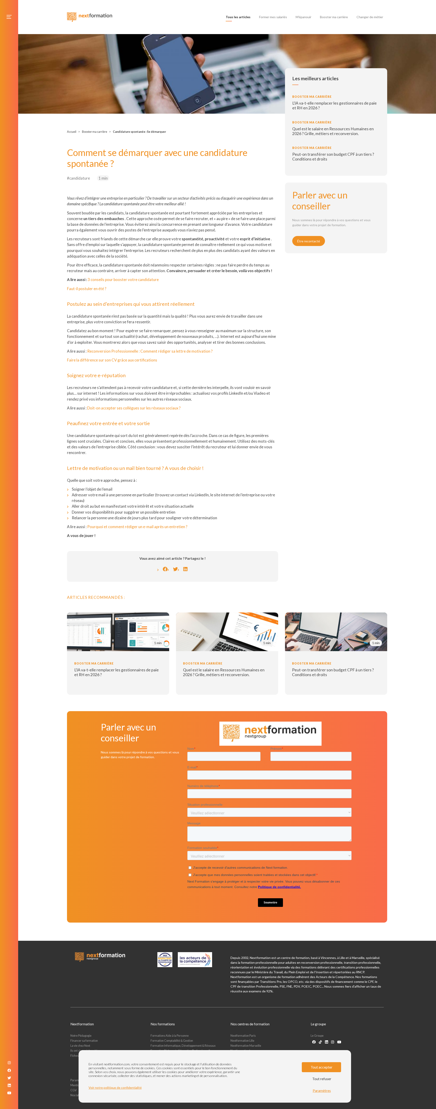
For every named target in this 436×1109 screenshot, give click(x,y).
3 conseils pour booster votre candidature (123, 279)
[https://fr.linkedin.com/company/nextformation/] (326, 1042)
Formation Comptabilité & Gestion (172, 1040)
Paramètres (322, 1090)
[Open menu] (9, 17)
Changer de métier (370, 17)
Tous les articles (239, 17)
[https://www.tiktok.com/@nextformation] (320, 1042)
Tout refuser (321, 1078)
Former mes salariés (273, 17)
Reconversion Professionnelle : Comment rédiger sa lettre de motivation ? (150, 351)
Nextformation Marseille (245, 1045)
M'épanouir (303, 17)
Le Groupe (317, 1035)
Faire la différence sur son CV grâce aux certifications (112, 360)
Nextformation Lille (242, 1040)
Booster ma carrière (334, 17)
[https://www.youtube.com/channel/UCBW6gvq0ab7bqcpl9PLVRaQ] (339, 1042)
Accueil (71, 131)
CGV (73, 1090)
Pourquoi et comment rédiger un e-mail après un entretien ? (137, 526)
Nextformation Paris (243, 1035)
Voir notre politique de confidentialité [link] (115, 1087)
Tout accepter (321, 1067)
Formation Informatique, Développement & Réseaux (183, 1045)
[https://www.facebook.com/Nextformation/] (314, 1042)
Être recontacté (308, 241)
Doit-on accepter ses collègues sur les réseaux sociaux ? (134, 408)
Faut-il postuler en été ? (86, 288)
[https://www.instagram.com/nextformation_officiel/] (332, 1042)
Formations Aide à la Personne (170, 1035)
